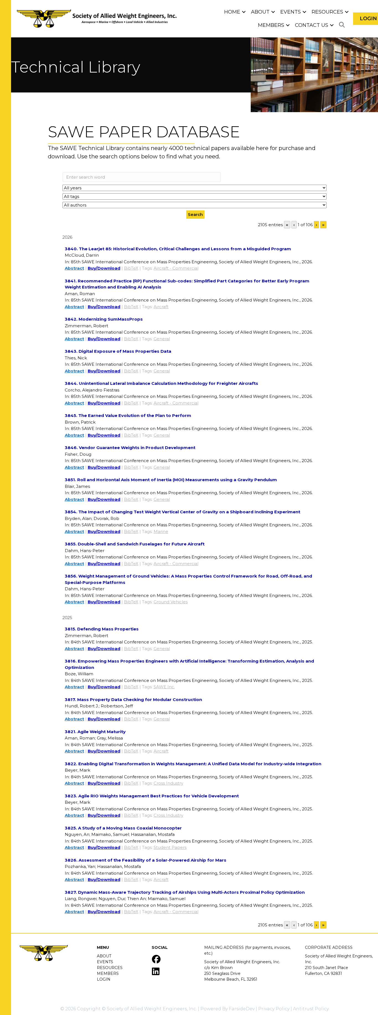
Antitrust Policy (311, 1008)
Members (271, 25)
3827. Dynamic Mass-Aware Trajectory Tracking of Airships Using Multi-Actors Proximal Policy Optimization (185, 892)
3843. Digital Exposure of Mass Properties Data (118, 351)
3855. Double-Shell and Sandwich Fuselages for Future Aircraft (134, 544)
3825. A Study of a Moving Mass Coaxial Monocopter (123, 828)
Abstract (74, 268)
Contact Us (311, 25)
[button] (243, 12)
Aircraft (161, 306)
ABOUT (104, 956)
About (260, 12)
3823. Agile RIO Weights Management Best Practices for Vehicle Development (152, 795)
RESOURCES (110, 967)
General (162, 338)
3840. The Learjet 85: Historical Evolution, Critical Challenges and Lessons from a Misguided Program (178, 248)
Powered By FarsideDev (227, 1008)
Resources (327, 12)
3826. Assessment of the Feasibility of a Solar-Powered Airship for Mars (145, 860)
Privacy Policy (273, 1008)
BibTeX (131, 268)
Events (290, 12)
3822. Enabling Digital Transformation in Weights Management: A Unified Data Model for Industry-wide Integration (193, 763)
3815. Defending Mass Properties (102, 629)
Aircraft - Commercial (176, 268)
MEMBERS (108, 973)
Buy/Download (104, 268)
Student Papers (170, 847)
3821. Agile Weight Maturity (95, 731)
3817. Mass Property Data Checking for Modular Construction (133, 699)
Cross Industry (168, 783)
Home (232, 12)
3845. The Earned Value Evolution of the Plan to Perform (128, 415)
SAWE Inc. (164, 686)
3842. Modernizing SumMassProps (104, 319)
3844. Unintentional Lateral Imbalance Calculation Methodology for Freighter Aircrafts (161, 383)
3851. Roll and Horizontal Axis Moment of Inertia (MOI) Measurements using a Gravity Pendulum (171, 479)
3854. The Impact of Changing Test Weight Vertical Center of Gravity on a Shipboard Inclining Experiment (182, 511)
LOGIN (103, 979)
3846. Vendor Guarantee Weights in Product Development (130, 447)
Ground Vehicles (171, 601)
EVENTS (105, 961)
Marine (161, 531)
